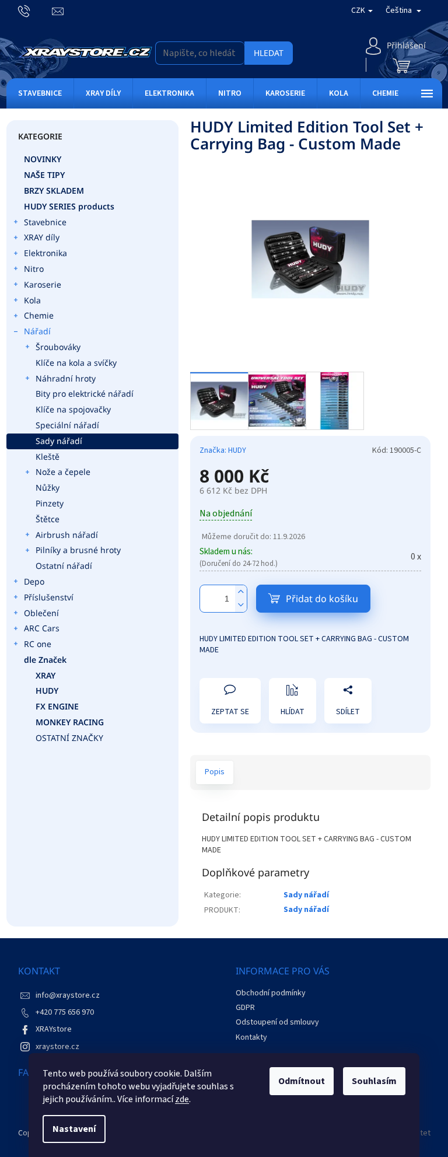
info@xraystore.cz (68, 995)
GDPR (245, 1007)
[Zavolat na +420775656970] (35, 10)
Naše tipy (44, 174)
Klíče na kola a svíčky (76, 362)
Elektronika (45, 252)
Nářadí (37, 331)
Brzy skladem (54, 190)
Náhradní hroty (66, 378)
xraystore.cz (57, 1047)
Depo (34, 581)
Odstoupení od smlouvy (277, 1022)
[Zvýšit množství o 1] (241, 592)
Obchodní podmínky (271, 993)
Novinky (42, 159)
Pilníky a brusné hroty (78, 549)
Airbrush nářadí (67, 534)
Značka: (223, 450)
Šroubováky (58, 346)
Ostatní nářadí (64, 565)
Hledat (269, 52)
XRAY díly (42, 237)
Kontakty (251, 1037)
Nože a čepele (63, 471)
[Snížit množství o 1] (241, 605)
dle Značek (45, 659)
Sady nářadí (59, 440)
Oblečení (41, 612)
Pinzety (50, 503)
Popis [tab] (215, 772)
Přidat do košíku (322, 598)
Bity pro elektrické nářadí (85, 393)
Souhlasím (374, 1081)
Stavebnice (45, 222)
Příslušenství (49, 597)
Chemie (39, 315)
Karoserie (42, 284)
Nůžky (48, 487)
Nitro (34, 268)
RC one (37, 643)
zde (182, 1099)
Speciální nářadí (67, 425)
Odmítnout (301, 1081)
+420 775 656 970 (65, 1012)
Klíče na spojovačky (73, 409)
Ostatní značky (69, 737)
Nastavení (74, 1129)
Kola (32, 300)
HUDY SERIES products (69, 206)
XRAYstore (54, 1029)
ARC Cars (42, 628)
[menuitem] (40, 93)
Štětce (48, 519)
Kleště (48, 456)
